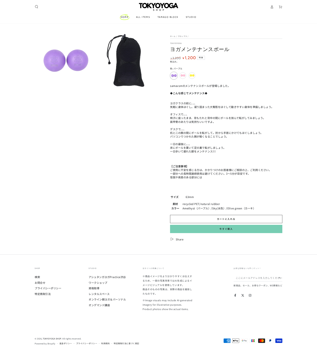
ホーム (173, 36)
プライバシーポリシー (48, 288)
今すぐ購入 (226, 228)
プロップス (182, 36)
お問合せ (40, 283)
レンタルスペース (99, 294)
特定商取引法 (43, 294)
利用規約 (105, 343)
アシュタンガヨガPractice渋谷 (107, 277)
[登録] (280, 277)
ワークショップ (98, 283)
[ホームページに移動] (158, 6)
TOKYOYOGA (176, 43)
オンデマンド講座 (99, 305)
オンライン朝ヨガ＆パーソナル (107, 299)
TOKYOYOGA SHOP (52, 338)
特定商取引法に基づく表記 (126, 343)
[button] (36, 6)
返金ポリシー (65, 343)
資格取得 (94, 288)
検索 (37, 277)
